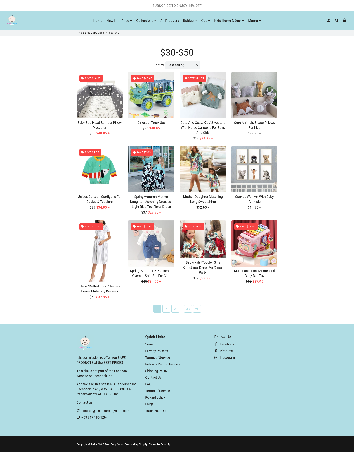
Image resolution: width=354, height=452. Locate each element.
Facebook (226, 344)
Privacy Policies (156, 351)
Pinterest (226, 351)
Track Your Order (157, 411)
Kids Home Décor (228, 21)
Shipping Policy (156, 371)
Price (125, 21)
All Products (169, 21)
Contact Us (153, 377)
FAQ (148, 384)
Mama (253, 21)
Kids (204, 21)
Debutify (165, 444)
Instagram (227, 357)
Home (97, 21)
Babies (189, 21)
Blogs (149, 404)
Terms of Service (157, 357)
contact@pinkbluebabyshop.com (105, 411)
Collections (145, 21)
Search (150, 344)
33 (188, 309)
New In (111, 21)
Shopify (143, 444)
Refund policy (155, 397)
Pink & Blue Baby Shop (90, 32)
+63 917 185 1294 (94, 417)
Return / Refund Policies (162, 364)
